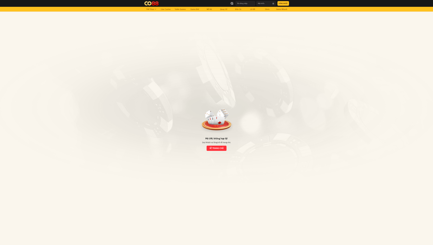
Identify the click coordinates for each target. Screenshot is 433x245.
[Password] (273, 3)
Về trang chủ (216, 148)
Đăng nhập (283, 3)
